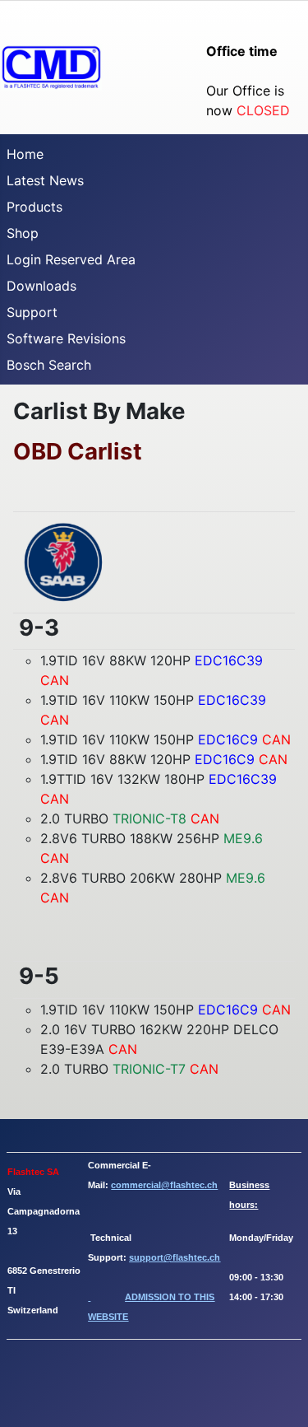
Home (25, 154)
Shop (23, 233)
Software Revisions (66, 338)
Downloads (41, 285)
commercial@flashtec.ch (164, 1185)
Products (34, 206)
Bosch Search (49, 365)
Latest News (45, 180)
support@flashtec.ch (174, 1257)
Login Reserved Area (71, 259)
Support (32, 312)
